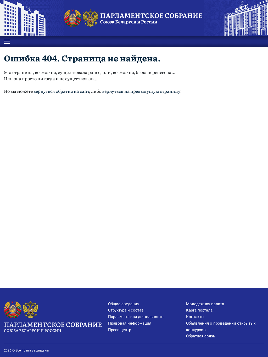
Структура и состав (126, 310)
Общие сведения (123, 304)
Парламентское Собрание (53, 326)
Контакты (195, 316)
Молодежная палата (205, 304)
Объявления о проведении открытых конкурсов (220, 326)
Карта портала (199, 310)
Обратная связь (200, 336)
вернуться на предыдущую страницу (141, 91)
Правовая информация (129, 323)
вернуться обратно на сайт (61, 91)
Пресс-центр (119, 329)
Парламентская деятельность (135, 316)
